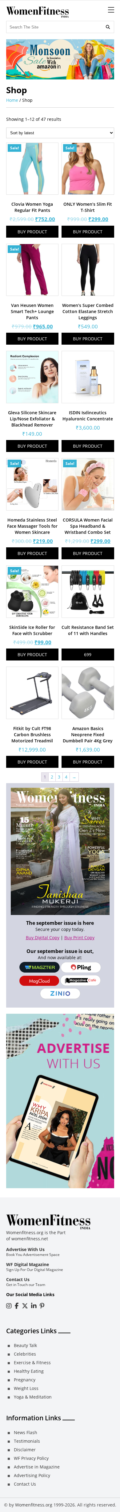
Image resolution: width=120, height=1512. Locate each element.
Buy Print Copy (79, 937)
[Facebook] (17, 1305)
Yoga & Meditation (33, 1397)
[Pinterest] (42, 1305)
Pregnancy (24, 1380)
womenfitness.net (29, 1239)
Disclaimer (25, 1450)
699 (87, 654)
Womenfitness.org (33, 1505)
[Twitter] (25, 1305)
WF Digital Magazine (27, 1264)
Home (12, 100)
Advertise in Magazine (37, 1467)
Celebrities (25, 1354)
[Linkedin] (34, 1305)
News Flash (25, 1432)
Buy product (32, 232)
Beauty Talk (25, 1345)
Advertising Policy (32, 1475)
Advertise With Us (25, 1249)
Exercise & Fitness (32, 1362)
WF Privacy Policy (31, 1458)
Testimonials (27, 1441)
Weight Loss (26, 1388)
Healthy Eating (29, 1371)
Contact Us (18, 1279)
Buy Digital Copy (42, 937)
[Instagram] (9, 1305)
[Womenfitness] (37, 12)
